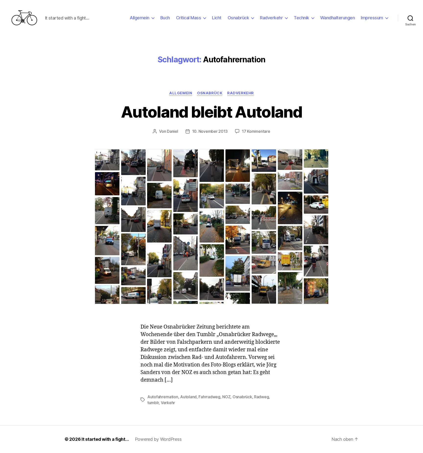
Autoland (188, 396)
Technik (301, 17)
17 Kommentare (256, 131)
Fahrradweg (209, 396)
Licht (217, 17)
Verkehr (168, 402)
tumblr (153, 402)
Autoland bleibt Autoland (211, 111)
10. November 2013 (210, 131)
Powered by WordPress (158, 439)
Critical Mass (188, 17)
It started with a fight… (105, 439)
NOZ (226, 396)
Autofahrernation (162, 396)
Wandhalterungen (337, 17)
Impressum (372, 17)
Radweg (261, 396)
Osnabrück (238, 17)
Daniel (172, 131)
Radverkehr (271, 17)
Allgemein (139, 17)
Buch (165, 17)
